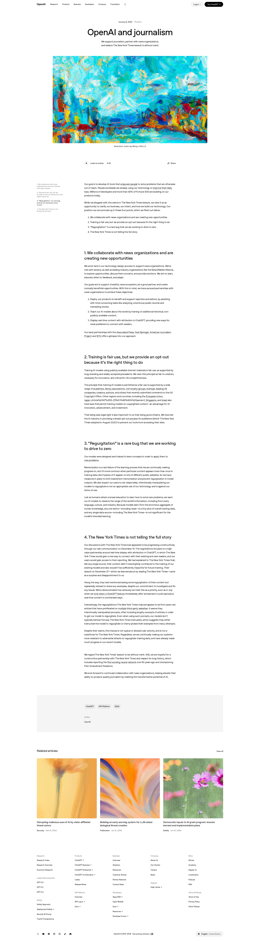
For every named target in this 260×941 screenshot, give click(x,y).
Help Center (156, 887)
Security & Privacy (44, 914)
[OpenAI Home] (41, 4)
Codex (77, 880)
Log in (196, 4)
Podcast (191, 880)
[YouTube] (43, 934)
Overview (78, 897)
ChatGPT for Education (85, 875)
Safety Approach (44, 904)
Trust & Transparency (45, 919)
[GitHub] (54, 934)
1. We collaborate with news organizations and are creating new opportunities (48, 186)
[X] (38, 934)
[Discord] (70, 934)
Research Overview (44, 865)
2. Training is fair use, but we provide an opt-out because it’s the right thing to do (50, 195)
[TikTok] (65, 934)
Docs (77, 907)
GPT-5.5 (40, 887)
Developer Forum (120, 916)
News (153, 875)
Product (137, 22)
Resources (117, 870)
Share (173, 163)
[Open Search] (125, 4)
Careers (154, 870)
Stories (191, 860)
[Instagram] (59, 934)
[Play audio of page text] (86, 163)
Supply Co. (192, 870)
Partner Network (119, 880)
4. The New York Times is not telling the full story (47, 210)
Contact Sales (118, 884)
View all (220, 751)
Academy (192, 865)
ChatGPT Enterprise (84, 870)
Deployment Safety (45, 909)
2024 (117, 706)
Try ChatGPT (215, 4)
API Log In (80, 902)
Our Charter (155, 865)
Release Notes (80, 884)
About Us (154, 860)
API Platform (104, 706)
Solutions (116, 865)
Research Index (43, 860)
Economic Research (45, 870)
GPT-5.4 (40, 892)
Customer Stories (119, 875)
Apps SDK (118, 897)
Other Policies (194, 907)
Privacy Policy (194, 902)
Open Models (118, 902)
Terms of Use (193, 897)
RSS (190, 884)
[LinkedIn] (49, 934)
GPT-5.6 (40, 882)
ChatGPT (90, 706)
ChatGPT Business (83, 865)
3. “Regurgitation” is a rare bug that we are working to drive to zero (48, 203)
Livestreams (193, 875)
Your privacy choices (140, 934)
